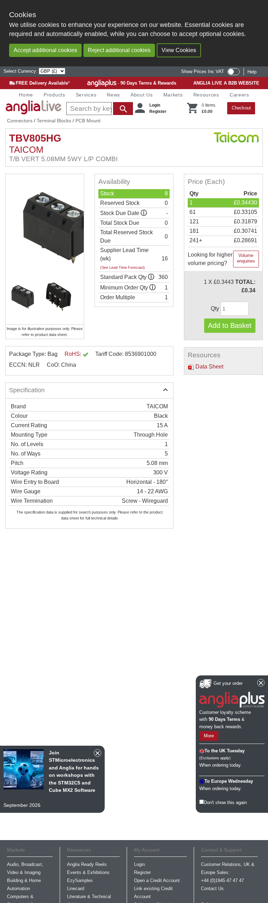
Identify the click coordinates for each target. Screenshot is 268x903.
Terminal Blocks (54, 120)
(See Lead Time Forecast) (122, 267)
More (209, 735)
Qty (216, 308)
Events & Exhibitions (88, 872)
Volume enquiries (246, 258)
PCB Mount (87, 120)
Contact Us (212, 888)
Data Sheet (208, 367)
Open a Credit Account (157, 880)
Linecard (75, 888)
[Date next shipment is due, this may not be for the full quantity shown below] (144, 213)
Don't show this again (225, 802)
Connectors (19, 120)
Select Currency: (21, 71)
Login (154, 105)
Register (157, 111)
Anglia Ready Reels (87, 864)
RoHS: (74, 354)
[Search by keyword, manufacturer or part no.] (99, 108)
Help (251, 71)
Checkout (241, 107)
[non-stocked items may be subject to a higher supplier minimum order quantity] (151, 277)
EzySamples (80, 880)
